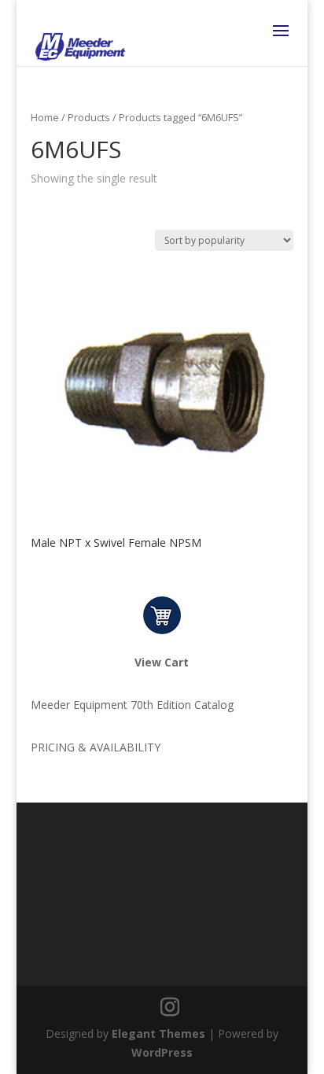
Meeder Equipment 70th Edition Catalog (132, 704)
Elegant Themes (158, 1033)
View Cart (161, 662)
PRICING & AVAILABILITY (95, 747)
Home (45, 117)
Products (89, 117)
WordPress (162, 1052)
